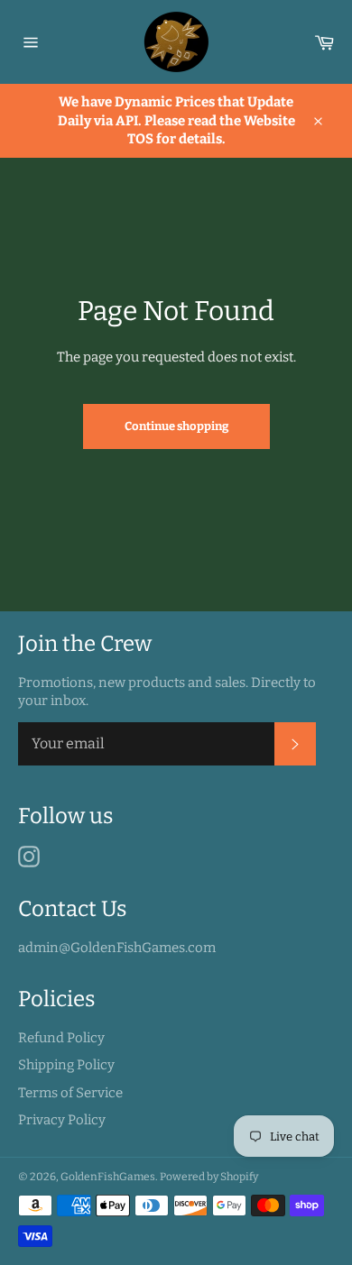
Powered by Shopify (209, 1176)
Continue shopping (176, 426)
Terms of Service (70, 1093)
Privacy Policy (62, 1120)
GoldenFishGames (107, 1176)
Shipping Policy (66, 1065)
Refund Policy (61, 1038)
